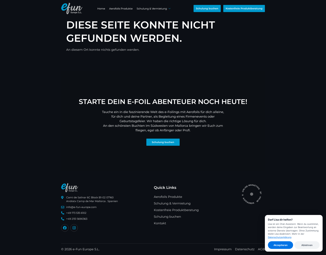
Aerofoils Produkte (121, 8)
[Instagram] (74, 228)
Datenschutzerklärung (279, 237)
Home (101, 8)
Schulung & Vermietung (152, 8)
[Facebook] (65, 228)
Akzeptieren (281, 245)
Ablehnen (307, 245)
